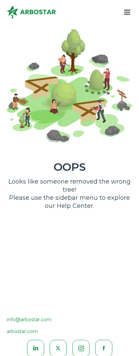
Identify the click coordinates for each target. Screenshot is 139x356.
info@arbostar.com (29, 320)
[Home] (31, 13)
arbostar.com (22, 331)
